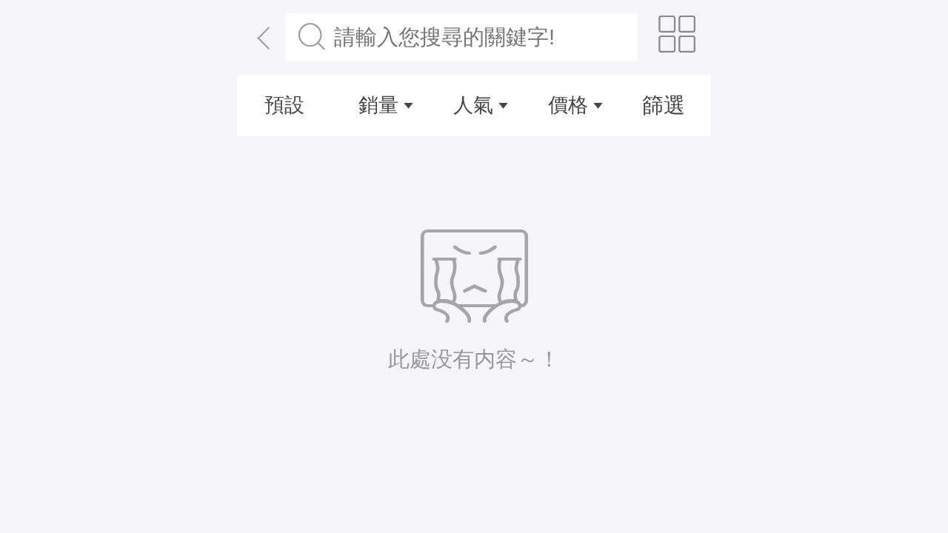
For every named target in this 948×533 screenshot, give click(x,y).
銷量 (378, 105)
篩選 (663, 105)
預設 (284, 105)
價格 (568, 105)
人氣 (473, 105)
